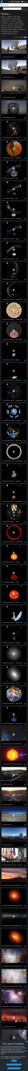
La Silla (21, 25)
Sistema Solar (21, 29)
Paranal (10, 27)
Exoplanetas (4, 23)
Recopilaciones (16, 18)
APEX (19, 16)
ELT (9, 20)
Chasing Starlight (6, 18)
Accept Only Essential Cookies (14, 1064)
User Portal (17, 1)
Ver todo (3, 16)
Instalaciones (17, 27)
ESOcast (14, 20)
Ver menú (5, 5)
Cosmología (4, 20)
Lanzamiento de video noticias (9, 33)
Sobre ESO (9, 16)
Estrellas (15, 31)
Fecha (25, 37)
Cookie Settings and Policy (14, 1068)
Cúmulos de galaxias (12, 25)
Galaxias (3, 25)
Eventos (20, 20)
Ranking (21, 37)
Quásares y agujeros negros (8, 29)
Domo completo (20, 23)
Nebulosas (4, 27)
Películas (11, 23)
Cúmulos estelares (6, 31)
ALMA (15, 16)
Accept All (14, 1060)
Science (12, 1)
